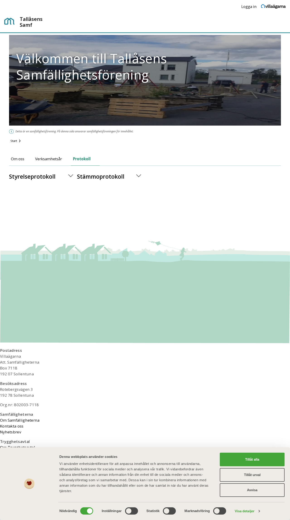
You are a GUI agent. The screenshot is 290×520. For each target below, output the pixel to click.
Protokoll (82, 158)
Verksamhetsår (48, 158)
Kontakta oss (12, 426)
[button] (43, 176)
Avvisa (252, 490)
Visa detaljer (244, 511)
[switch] (131, 511)
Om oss (17, 158)
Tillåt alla (252, 459)
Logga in (249, 6)
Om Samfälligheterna (20, 420)
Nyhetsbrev (10, 432)
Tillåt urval (252, 475)
